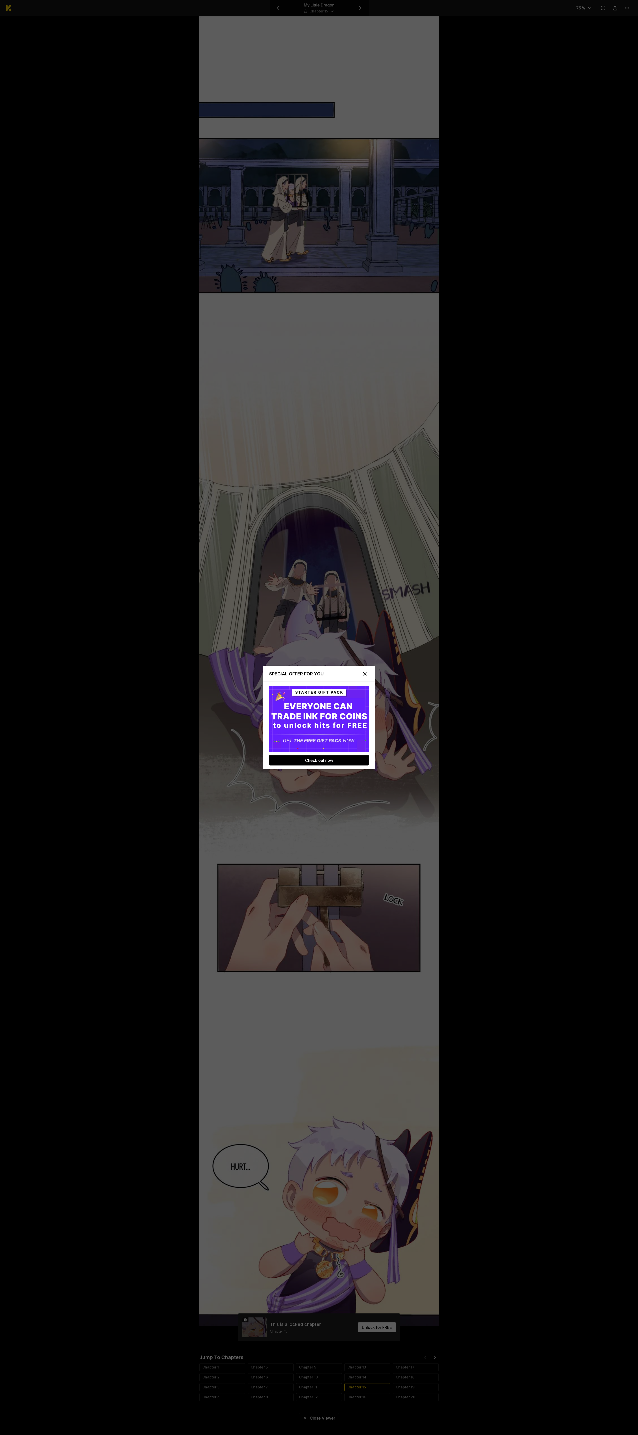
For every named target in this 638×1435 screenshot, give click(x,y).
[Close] (365, 674)
